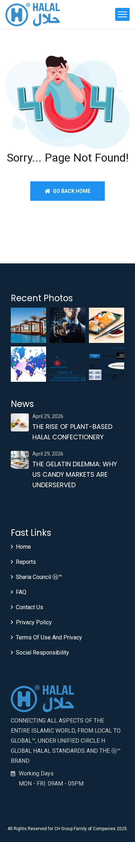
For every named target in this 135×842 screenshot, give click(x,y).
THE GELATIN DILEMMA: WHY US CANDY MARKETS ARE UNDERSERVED (74, 474)
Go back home (71, 191)
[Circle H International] (32, 14)
